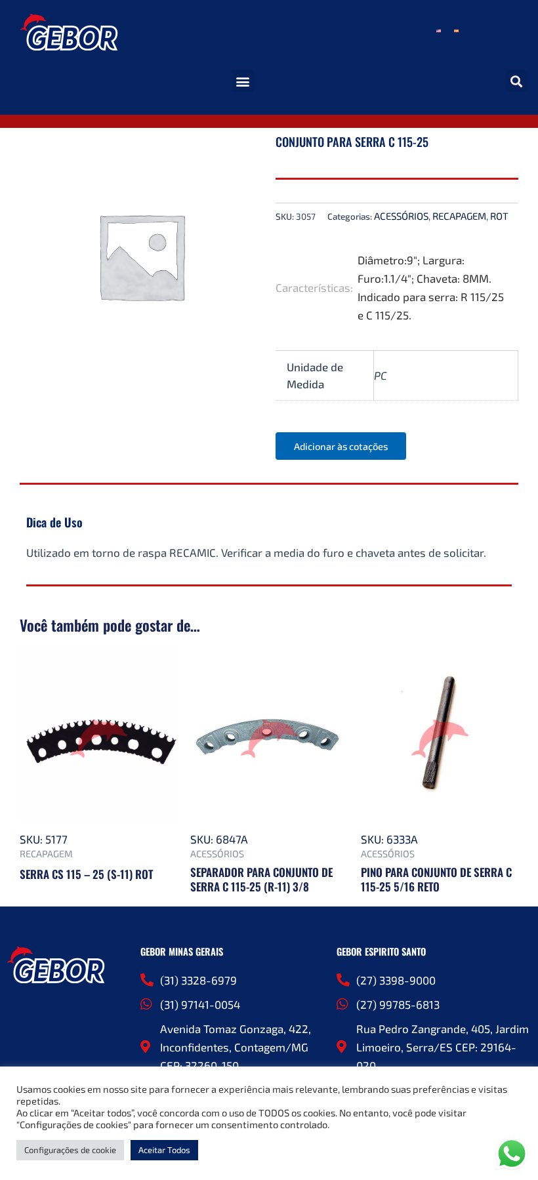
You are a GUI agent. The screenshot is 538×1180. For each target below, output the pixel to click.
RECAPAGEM (459, 216)
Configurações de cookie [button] (70, 1150)
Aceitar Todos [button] (164, 1150)
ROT (499, 216)
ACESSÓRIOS (401, 216)
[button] (242, 81)
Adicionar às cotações (341, 446)
